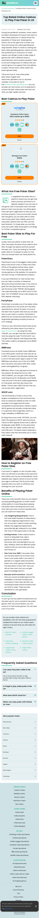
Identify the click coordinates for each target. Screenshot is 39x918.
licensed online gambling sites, (16, 84)
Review (19, 140)
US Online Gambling (8, 8)
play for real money (9, 331)
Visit (19, 136)
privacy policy (8, 909)
